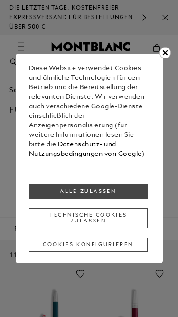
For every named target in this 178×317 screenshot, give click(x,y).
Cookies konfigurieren (88, 244)
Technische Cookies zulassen (88, 218)
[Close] (165, 52)
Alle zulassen (88, 191)
